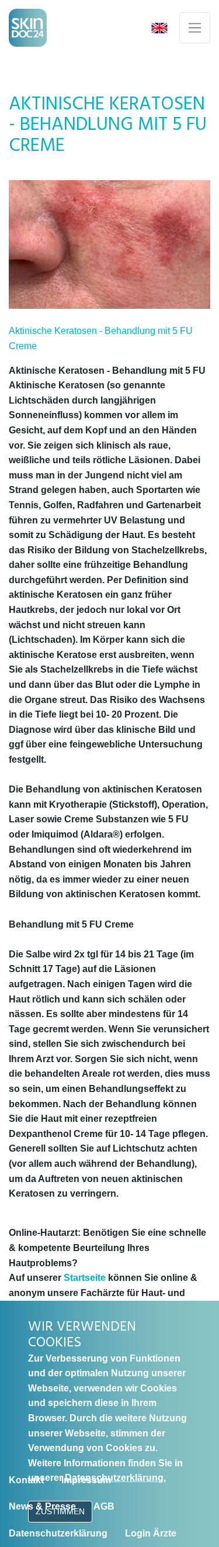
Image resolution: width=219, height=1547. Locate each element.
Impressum (86, 1480)
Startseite (85, 1278)
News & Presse (42, 1506)
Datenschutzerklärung (58, 1533)
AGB (103, 1506)
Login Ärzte (150, 1533)
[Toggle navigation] (194, 27)
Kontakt (26, 1480)
